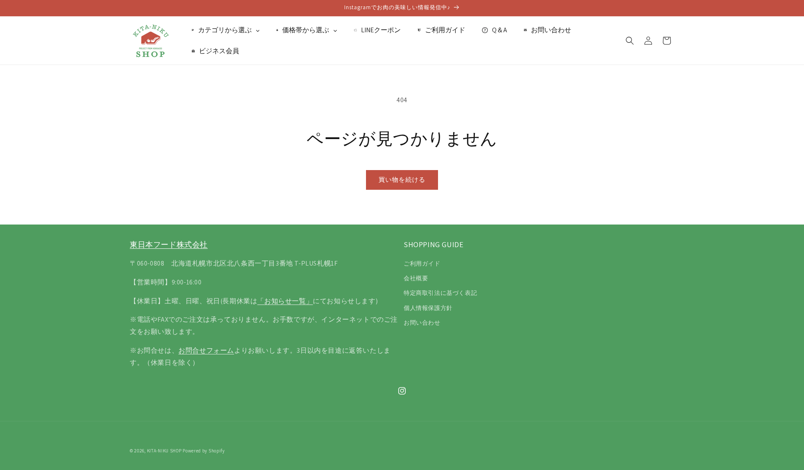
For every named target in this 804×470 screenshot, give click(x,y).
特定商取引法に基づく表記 (440, 293)
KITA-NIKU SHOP (164, 451)
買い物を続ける (402, 179)
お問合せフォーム (206, 350)
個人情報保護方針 (428, 308)
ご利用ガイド (422, 263)
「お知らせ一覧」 (285, 301)
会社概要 (416, 278)
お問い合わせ (422, 322)
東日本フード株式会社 (169, 244)
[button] (630, 40)
